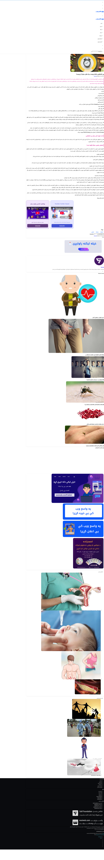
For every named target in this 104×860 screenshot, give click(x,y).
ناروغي (92, 232)
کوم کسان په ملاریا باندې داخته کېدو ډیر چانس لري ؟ (94, 404)
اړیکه (101, 29)
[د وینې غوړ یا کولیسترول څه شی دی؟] (88, 694)
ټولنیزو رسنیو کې (99, 787)
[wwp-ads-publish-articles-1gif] (83, 254)
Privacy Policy (99, 797)
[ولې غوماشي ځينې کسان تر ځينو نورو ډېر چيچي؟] (84, 443)
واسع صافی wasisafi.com (98, 804)
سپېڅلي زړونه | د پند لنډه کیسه (96, 775)
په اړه (101, 32)
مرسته (101, 35)
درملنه (97, 232)
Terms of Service (99, 796)
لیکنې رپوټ (100, 793)
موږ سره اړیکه (100, 783)
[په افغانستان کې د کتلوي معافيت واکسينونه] (71, 650)
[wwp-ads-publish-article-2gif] (83, 519)
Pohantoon (102, 834)
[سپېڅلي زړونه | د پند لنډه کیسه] (84, 775)
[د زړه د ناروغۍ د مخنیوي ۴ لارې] (77, 315)
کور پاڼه (101, 780)
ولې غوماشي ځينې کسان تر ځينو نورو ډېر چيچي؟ (95, 445)
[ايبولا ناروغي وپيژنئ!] (84, 736)
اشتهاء (101, 232)
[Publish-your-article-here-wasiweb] (77, 502)
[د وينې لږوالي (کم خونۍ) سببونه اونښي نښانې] (90, 422)
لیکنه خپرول (100, 38)
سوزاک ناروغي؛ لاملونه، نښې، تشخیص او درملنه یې (94, 355)
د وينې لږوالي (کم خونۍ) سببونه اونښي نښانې (95, 424)
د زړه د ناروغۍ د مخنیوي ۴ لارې (98, 317)
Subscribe (62, 226)
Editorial (95, 76)
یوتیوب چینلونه (100, 786)
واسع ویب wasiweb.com (98, 805)
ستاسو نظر (100, 795)
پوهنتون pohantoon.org (98, 808)
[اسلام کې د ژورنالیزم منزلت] (84, 758)
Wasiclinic (98, 834)
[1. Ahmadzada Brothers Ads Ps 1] (88, 568)
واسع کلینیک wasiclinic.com (97, 807)
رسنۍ (101, 26)
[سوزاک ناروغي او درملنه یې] (81, 679)
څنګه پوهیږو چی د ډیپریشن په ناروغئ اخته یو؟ (95, 380)
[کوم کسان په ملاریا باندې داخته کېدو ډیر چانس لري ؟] (85, 402)
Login (101, 838)
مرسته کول (100, 784)
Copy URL (91, 234)
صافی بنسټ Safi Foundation (97, 803)
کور (101, 23)
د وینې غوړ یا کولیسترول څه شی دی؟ (95, 694)
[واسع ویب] (99, 12)
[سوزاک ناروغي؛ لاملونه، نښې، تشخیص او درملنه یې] (76, 352)
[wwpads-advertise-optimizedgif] (83, 536)
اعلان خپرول (100, 42)
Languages (100, 836)
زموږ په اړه (100, 782)
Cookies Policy (99, 799)
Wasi (103, 833)
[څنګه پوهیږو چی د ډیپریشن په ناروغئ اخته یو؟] (88, 377)
